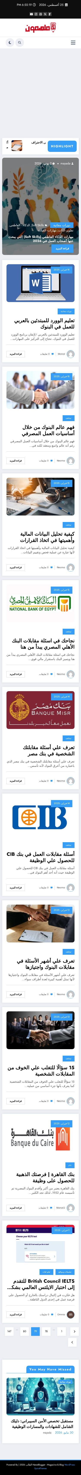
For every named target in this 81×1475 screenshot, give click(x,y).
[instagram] (36, 14)
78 (46, 1331)
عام (69, 1165)
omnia (61, 1314)
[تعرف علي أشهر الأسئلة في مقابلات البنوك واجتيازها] (40, 923)
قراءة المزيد (16, 354)
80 (24, 1331)
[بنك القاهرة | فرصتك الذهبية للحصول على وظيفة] (40, 1137)
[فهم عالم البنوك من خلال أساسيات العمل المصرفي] (40, 389)
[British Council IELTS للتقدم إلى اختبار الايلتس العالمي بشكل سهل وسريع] (40, 1243)
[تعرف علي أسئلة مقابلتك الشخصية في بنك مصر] (40, 710)
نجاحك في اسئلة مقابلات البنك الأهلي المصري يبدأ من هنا (43, 644)
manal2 (60, 1207)
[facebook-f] (50, 14)
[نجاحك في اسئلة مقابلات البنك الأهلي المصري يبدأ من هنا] (40, 603)
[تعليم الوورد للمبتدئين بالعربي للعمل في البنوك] (40, 283)
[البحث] (19, 42)
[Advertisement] (40, 93)
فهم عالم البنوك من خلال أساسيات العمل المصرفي (48, 430)
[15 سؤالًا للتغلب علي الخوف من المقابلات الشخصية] (40, 1030)
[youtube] (31, 14)
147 (9, 1331)
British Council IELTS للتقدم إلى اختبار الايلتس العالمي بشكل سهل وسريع (41, 1284)
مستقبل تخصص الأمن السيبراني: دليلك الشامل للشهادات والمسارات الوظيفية (42, 1423)
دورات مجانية (66, 311)
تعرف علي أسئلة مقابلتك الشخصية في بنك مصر (49, 750)
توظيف (68, 418)
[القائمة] (73, 42)
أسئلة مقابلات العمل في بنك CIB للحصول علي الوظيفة (41, 857)
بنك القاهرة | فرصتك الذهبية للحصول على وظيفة (45, 1177)
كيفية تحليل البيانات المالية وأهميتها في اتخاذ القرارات (47, 537)
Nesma (61, 460)
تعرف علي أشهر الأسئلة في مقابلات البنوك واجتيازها (46, 964)
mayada (7, 163)
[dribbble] (41, 14)
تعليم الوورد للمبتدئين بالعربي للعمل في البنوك (44, 323)
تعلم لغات (46, 1272)
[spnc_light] (10, 42)
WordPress (69, 1464)
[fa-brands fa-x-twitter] (45, 14)
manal (61, 354)
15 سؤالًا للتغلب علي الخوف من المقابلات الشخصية (41, 1070)
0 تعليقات (45, 354)
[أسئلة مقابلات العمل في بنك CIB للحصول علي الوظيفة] (40, 816)
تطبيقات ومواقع (65, 1272)
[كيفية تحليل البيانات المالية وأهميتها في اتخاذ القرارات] (40, 496)
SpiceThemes (40, 1468)
